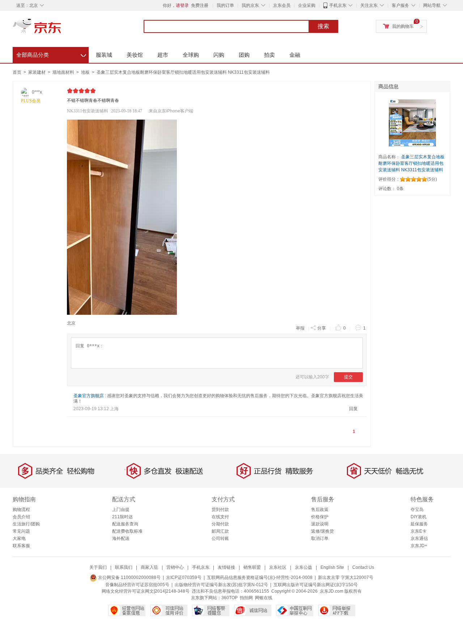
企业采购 (306, 5)
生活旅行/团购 (26, 524)
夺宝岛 (417, 509)
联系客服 (21, 545)
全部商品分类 (51, 54)
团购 (244, 55)
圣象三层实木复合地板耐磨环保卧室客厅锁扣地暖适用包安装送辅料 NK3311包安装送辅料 (183, 72)
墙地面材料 (63, 72)
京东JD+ (419, 545)
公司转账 (220, 538)
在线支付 (220, 516)
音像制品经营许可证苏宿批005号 (137, 584)
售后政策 (319, 509)
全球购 (191, 55)
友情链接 (226, 567)
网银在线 (263, 597)
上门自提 (120, 509)
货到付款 (220, 509)
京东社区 (277, 567)
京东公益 (303, 567)
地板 (86, 72)
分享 (321, 328)
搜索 (323, 26)
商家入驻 (149, 567)
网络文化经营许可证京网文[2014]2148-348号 (146, 591)
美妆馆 (135, 55)
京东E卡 (418, 531)
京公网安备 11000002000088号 (129, 577)
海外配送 (120, 538)
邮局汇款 (220, 531)
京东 (61, 29)
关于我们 (98, 567)
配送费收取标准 (127, 531)
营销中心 (175, 567)
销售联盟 (252, 567)
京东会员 (281, 5)
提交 (348, 376)
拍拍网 (246, 597)
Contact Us (363, 567)
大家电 (19, 538)
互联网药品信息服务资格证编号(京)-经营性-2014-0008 (260, 577)
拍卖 (269, 55)
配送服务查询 (125, 524)
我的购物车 (403, 26)
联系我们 (123, 567)
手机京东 (338, 5)
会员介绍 (21, 516)
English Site (332, 567)
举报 (300, 328)
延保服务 (419, 524)
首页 (17, 72)
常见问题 (21, 531)
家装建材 (37, 72)
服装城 (104, 55)
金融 (294, 55)
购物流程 (21, 509)
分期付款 (220, 524)
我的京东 (250, 5)
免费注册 (199, 5)
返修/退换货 (322, 531)
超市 (162, 55)
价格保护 (319, 516)
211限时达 (122, 516)
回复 (353, 408)
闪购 (218, 55)
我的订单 (225, 5)
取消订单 (319, 538)
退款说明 (319, 524)
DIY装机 (418, 516)
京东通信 (419, 538)
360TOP (229, 597)
